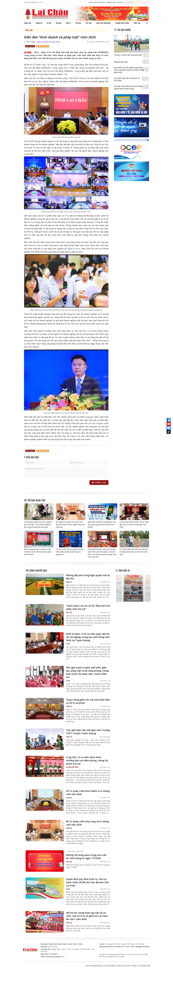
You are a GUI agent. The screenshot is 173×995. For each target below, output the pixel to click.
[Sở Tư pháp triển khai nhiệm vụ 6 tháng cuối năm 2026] (45, 800)
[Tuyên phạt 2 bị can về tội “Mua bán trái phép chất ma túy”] (45, 614)
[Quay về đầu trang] (169, 990)
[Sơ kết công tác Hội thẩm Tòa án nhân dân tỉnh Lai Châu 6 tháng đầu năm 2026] (134, 511)
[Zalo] (169, 428)
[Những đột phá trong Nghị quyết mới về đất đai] (45, 584)
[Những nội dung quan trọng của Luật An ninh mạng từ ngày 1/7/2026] (45, 861)
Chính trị (39, 23)
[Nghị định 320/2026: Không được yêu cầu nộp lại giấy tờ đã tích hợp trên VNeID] (102, 511)
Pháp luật (137, 23)
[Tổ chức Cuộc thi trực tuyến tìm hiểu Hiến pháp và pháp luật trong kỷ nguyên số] (70, 539)
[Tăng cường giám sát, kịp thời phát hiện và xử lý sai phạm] (45, 708)
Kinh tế (68, 23)
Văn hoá (58, 23)
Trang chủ (27, 23)
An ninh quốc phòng (122, 23)
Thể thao (89, 23)
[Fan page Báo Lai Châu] (169, 420)
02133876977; (53, 954)
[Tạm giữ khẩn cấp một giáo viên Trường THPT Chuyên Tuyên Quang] (45, 739)
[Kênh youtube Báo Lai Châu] (169, 424)
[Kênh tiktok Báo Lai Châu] (169, 432)
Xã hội (49, 23)
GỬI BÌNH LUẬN (100, 482)
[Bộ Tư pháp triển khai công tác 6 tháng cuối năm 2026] (45, 830)
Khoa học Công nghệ (103, 23)
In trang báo (30, 46)
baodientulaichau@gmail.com (54, 957)
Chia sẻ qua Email (43, 46)
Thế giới (78, 23)
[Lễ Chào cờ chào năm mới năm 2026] (131, 43)
